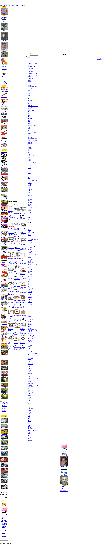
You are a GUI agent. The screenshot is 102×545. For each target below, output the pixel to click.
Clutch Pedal (29, 130)
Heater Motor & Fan (30, 251)
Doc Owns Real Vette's (5, 402)
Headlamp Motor (30, 240)
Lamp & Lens (29, 279)
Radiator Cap (29, 323)
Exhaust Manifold (30, 184)
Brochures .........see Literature (31, 110)
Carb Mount (29, 117)
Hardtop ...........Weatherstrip (31, 232)
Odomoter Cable (30, 299)
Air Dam (29, 87)
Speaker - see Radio (30, 358)
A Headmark (29, 65)
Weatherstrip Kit (30, 425)
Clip (28, 126)
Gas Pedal (29, 219)
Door (28, 163)
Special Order (29, 359)
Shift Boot (29, 348)
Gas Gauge (29, 218)
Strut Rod (29, 376)
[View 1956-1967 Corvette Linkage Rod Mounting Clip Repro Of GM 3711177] (23, 250)
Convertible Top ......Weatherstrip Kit (32, 140)
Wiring (29, 439)
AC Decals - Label (30, 71)
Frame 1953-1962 (30, 202)
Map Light (29, 289)
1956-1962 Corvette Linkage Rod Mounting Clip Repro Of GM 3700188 (22, 229)
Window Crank (30, 428)
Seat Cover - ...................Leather (32, 344)
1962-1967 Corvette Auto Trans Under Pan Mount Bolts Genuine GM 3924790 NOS (11, 329)
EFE (28, 175)
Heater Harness (30, 249)
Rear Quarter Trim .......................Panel (33, 330)
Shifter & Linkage (30, 349)
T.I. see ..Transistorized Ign (31, 383)
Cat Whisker (29, 119)
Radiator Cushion (30, 324)
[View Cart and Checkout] (16, 5)
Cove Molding (30, 145)
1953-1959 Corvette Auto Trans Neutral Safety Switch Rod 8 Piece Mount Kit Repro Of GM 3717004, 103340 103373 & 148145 (11, 212)
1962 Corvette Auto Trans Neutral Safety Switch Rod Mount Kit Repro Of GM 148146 (17, 286)
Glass (28, 224)
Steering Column (30, 372)
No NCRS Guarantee (4, 406)
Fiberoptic (29, 197)
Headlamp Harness (30, 238)
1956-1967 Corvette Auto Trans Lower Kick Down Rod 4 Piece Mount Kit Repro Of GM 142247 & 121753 (17, 244)
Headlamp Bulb (30, 237)
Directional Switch (30, 159)
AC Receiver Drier (30, 78)
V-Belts (29, 416)
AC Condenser (30, 70)
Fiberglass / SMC (30, 194)
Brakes (29, 109)
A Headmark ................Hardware (32, 66)
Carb (28, 116)
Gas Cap (29, 217)
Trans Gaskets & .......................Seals (32, 397)
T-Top (28, 405)
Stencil (29, 374)
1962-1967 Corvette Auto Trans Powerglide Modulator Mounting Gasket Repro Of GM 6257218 (23, 301)
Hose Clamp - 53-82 (30, 261)
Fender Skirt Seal (30, 193)
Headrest (29, 244)
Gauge (29, 221)
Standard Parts (29, 367)
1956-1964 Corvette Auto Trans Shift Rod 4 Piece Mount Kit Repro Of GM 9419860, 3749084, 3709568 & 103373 (11, 244)
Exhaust (29, 182)
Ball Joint (29, 101)
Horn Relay (29, 260)
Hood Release (29, 257)
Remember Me (29, 57)
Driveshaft (29, 173)
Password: (27, 56)
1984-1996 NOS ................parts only (32, 63)
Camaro (29, 114)
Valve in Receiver (30, 415)
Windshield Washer (30, 433)
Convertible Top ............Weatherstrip (32, 139)
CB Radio (29, 120)
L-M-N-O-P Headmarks (31, 285)
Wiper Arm (29, 435)
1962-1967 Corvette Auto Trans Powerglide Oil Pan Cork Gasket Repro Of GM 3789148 (11, 316)
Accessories (29, 81)
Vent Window (29, 417)
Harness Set (29, 235)
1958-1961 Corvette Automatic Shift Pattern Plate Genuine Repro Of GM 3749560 (23, 259)
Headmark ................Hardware (32, 243)
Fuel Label (29, 212)
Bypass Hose (29, 113)
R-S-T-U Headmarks (30, 341)
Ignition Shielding (30, 269)
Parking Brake (29, 308)
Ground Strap (29, 230)
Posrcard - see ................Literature (32, 315)
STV (28, 377)
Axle (28, 98)
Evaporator (29, 181)
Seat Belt (29, 343)
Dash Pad (29, 152)
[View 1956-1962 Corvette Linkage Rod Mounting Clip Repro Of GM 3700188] (23, 235)
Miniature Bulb (30, 292)
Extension (29, 187)
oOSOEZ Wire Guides (5, 404)
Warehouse (29, 421)
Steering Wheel (30, 373)
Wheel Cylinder (30, 427)
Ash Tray (29, 95)
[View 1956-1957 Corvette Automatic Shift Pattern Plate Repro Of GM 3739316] (11, 235)
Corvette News (30, 143)
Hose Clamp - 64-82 (30, 262)
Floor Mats (29, 201)
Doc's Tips (3, 407)
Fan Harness (29, 190)
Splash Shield (29, 365)
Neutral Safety (29, 297)
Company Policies (30, 133)
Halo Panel (29, 231)
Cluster (29, 128)
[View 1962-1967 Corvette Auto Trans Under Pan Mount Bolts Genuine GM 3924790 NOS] (11, 335)
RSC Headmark (30, 340)
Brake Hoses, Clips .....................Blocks (33, 106)
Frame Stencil (29, 204)
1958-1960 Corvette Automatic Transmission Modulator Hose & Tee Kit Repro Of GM (17, 259)
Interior (29, 272)
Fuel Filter (29, 209)
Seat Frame (29, 346)
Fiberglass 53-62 (30, 195)
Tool (28, 396)
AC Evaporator (30, 72)
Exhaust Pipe (29, 185)
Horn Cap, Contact (30, 259)
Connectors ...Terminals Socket (32, 134)
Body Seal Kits (30, 105)
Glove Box (29, 225)
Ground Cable (29, 229)
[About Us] (4, 5)
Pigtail (28, 311)
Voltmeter (29, 420)
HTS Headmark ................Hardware (32, 264)
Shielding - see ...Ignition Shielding (32, 347)
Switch (29, 382)
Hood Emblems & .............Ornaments (32, 255)
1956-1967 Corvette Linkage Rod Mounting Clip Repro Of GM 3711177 (22, 245)
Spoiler (29, 366)
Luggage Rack (30, 287)
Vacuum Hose (29, 413)
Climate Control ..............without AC (32, 125)
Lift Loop (29, 283)
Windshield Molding (30, 432)
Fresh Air (29, 206)
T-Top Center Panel (30, 406)
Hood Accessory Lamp (31, 252)
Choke (29, 121)
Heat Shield (29, 245)
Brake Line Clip (30, 107)
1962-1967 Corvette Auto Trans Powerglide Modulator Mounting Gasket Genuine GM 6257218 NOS (17, 301)
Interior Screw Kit (30, 273)
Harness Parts (29, 234)
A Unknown (29, 67)
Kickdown (29, 278)
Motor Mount (29, 294)
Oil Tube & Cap (30, 304)
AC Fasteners (29, 74)
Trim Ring (29, 401)
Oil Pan (29, 301)
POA (28, 314)
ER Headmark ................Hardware (32, 180)
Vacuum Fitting (30, 412)
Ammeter (29, 91)
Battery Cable (29, 102)
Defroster (29, 157)
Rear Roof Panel (30, 331)
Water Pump (29, 423)
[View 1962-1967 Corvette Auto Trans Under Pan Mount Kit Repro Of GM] (17, 335)
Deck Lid (29, 154)
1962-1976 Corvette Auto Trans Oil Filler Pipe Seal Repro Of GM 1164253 (23, 343)
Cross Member (30, 148)
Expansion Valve (30, 186)
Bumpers (29, 112)
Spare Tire (29, 355)
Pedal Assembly (30, 310)
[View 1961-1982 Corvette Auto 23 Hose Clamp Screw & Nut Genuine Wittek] (23, 279)
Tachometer (29, 384)
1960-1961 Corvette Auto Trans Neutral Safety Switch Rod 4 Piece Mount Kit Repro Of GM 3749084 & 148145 (17, 272)
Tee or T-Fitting (30, 388)
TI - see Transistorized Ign (31, 392)
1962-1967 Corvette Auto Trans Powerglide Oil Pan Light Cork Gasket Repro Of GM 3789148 (17, 316)
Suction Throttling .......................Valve (33, 378)
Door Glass (29, 164)
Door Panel (29, 168)
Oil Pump (29, 303)
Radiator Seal (29, 326)
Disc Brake (29, 160)
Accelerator (29, 80)
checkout (23, 3)
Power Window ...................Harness (32, 320)
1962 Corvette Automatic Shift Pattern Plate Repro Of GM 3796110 (23, 288)
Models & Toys (30, 293)
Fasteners (29, 191)
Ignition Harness (30, 268)
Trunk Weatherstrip (30, 404)
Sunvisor (29, 379)
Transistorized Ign (30, 398)
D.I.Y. (28, 149)
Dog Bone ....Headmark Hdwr (32, 162)
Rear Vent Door (30, 334)
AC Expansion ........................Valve (32, 73)
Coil (28, 131)
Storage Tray (29, 375)
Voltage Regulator (30, 419)
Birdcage (29, 103)
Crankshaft (29, 147)
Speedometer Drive (30, 364)
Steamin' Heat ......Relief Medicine (32, 370)
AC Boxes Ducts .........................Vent (32, 69)
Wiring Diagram (30, 440)
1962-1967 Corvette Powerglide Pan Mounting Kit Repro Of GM (17, 343)
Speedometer (29, 361)
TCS (28, 387)
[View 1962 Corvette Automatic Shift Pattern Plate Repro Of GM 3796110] (23, 293)
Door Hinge (29, 166)
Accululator (29, 82)
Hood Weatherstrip (30, 258)
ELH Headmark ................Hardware (32, 176)
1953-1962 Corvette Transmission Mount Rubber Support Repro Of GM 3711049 (17, 213)
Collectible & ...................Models (32, 132)
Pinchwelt (29, 312)
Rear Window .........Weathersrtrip (32, 335)
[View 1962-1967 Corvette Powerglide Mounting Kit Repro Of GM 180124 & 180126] (11, 348)
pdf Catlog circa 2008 (4, 405)
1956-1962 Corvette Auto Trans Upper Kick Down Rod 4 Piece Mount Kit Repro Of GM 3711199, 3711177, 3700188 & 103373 (17, 229)
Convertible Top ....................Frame (32, 138)
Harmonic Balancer (30, 233)
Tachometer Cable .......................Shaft (33, 385)
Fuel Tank (29, 214)
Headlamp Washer (30, 242)
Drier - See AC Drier (30, 172)
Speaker (29, 357)
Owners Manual (30, 307)
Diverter (29, 161)
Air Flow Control (30, 88)
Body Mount (29, 104)
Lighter (29, 284)
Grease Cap (29, 227)
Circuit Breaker (30, 123)
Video (28, 418)
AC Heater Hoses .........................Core (33, 77)
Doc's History (3, 410)
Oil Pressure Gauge (30, 302)
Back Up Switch (30, 100)
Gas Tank (29, 220)
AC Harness (29, 76)
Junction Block (30, 276)
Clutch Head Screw (30, 129)
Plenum (29, 313)
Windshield (29, 429)
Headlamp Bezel (30, 236)
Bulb (28, 111)
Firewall (29, 198)
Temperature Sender (30, 390)
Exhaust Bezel (29, 183)
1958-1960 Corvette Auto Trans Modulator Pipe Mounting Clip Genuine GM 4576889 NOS (11, 259)
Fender (29, 192)
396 (28, 64)
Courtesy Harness (30, 144)
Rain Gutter (29, 328)
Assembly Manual (30, 96)
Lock (28, 286)
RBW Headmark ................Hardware (32, 329)
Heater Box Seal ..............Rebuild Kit (32, 246)
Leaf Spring (29, 280)
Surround (29, 380)
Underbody (29, 410)
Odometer (29, 298)
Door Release (29, 169)
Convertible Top (30, 137)
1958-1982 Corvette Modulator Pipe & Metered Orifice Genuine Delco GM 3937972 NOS (11, 273)
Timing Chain (29, 395)
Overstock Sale (30, 306)
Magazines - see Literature (31, 288)
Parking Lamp (29, 309)
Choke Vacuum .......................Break (32, 122)
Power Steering (30, 318)
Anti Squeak (29, 93)
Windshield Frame (30, 431)
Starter (28, 369)
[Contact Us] (7, 5)
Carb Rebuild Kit (30, 118)
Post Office (29, 316)
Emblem (29, 177)
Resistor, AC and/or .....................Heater (33, 338)
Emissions (29, 178)
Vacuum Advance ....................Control (33, 411)
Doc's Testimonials (4, 408)
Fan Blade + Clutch (30, 189)
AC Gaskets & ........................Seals (32, 75)
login (18, 3)
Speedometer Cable (30, 362)
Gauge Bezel (29, 222)
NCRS (29, 295)
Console (29, 135)
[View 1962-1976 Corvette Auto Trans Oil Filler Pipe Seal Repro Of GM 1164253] (23, 348)
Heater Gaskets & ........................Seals (33, 248)
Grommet (29, 228)
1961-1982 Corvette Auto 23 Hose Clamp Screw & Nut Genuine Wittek (23, 274)
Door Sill (29, 170)
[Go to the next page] (18, 204)
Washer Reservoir (30, 422)
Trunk (28, 402)
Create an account (99, 59)
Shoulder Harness (30, 351)
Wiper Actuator (30, 434)
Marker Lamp (29, 290)
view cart (20, 3)
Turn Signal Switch (30, 408)
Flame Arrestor (30, 199)
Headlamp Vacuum (30, 241)
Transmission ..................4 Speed (32, 400)
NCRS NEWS (30, 296)
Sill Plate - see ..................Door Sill (32, 353)
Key (28, 277)
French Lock (29, 205)
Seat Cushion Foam (30, 345)
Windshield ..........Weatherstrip (32, 430)
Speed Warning (30, 360)
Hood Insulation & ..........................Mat (33, 256)
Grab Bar (29, 226)
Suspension (29, 381)
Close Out (29, 127)
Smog (28, 354)
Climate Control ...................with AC (32, 124)
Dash (28, 150)
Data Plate (29, 153)
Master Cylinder (30, 291)
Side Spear (29, 352)
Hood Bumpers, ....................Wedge (32, 254)
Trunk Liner (29, 403)
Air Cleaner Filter (30, 85)
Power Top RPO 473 (30, 319)
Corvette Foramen (30, 142)
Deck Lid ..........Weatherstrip (31, 155)
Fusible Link (29, 216)
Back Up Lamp (30, 99)
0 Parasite (29, 62)
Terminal (29, 391)
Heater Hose (29, 250)
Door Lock (29, 167)
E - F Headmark (30, 174)
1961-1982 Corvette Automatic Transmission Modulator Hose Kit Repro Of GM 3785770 (11, 287)
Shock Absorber (30, 350)
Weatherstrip (29, 424)
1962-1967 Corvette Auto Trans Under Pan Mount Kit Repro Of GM (17, 329)
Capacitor (29, 115)
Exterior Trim (29, 188)
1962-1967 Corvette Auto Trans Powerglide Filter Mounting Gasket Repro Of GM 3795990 (11, 302)
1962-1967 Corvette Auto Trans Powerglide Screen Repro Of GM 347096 (23, 316)
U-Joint (29, 409)
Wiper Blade (29, 436)
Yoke (28, 441)
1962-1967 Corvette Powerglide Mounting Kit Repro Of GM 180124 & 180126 (11, 342)
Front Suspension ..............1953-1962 (32, 207)
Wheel (28, 426)
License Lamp (29, 282)
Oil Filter (29, 300)
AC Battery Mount (30, 68)
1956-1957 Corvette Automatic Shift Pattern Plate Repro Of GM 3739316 (10, 229)
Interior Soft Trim (30, 274)
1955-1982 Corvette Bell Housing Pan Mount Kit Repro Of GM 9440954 (23, 213)
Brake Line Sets (30, 108)
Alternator (29, 90)
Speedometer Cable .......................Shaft (33, 363)
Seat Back (29, 342)
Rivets (28, 339)
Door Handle (29, 165)
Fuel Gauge (29, 210)
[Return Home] (1, 5)
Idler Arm (29, 266)
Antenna (29, 92)
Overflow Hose (30, 305)
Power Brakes (29, 317)
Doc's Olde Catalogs (4, 411)
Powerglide (29, 321)
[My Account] (11, 5)
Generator (29, 223)
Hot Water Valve (30, 263)
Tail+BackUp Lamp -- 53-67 (31, 386)
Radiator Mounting (30, 325)
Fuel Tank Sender (30, 215)
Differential (29, 158)
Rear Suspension (30, 333)
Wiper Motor (29, 437)
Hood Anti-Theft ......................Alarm (32, 253)
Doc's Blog (3, 409)
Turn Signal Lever (30, 407)
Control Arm (29, 136)
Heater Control (30, 247)
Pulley (28, 322)
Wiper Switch (29, 438)
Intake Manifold (30, 271)
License (29, 281)
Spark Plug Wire (30, 356)
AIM (28, 83)
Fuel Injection (29, 211)
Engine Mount (29, 179)
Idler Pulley (29, 267)
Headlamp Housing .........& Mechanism (33, 239)
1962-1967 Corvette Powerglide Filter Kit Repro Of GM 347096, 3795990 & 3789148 (22, 329)
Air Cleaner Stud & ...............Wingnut (32, 86)
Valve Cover (29, 414)
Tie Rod (29, 393)
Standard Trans (30, 368)
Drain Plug (29, 171)
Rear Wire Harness (30, 336)
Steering (29, 371)
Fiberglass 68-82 (30, 196)
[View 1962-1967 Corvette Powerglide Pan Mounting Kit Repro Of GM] (17, 348)
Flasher (29, 200)
